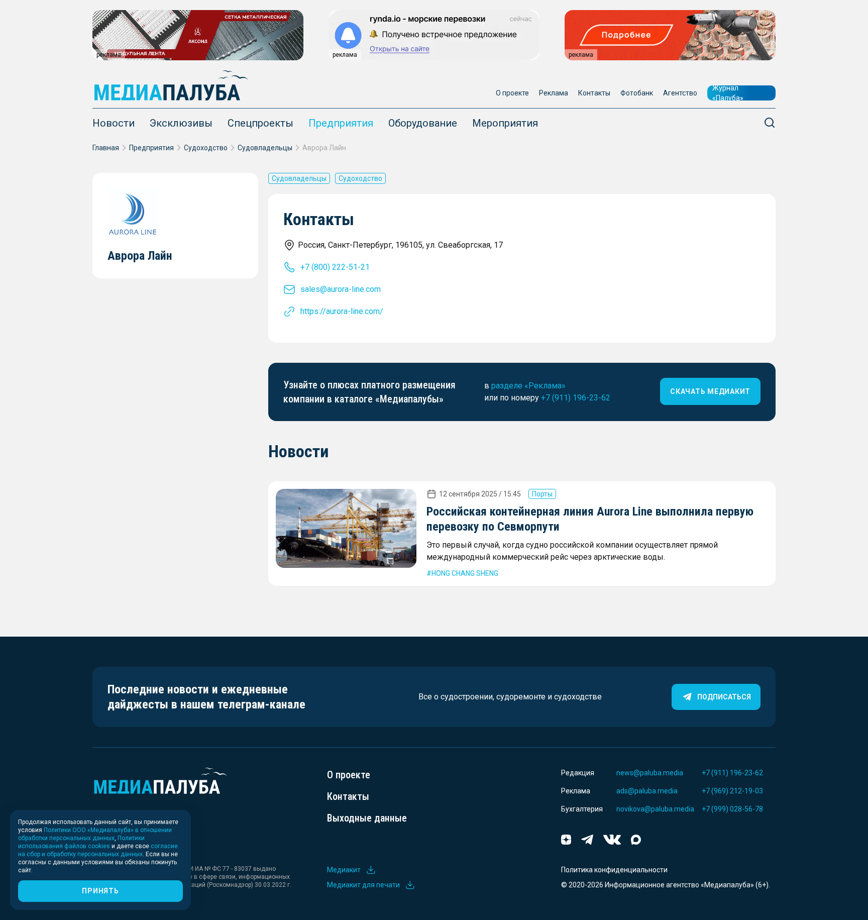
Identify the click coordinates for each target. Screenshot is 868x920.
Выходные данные (367, 818)
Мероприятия (505, 123)
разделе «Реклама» (528, 385)
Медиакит (344, 870)
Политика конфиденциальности (614, 870)
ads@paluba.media (647, 791)
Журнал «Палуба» (727, 92)
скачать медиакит (710, 391)
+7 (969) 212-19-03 (732, 791)
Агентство (680, 93)
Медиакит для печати (363, 885)
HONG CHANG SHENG (464, 573)
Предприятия (340, 123)
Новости (113, 123)
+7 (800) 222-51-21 (335, 267)
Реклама (553, 93)
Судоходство (206, 148)
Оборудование (422, 123)
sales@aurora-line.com (340, 289)
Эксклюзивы (181, 123)
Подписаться (724, 697)
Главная (105, 148)
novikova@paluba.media (655, 809)
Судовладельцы (265, 148)
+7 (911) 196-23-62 (575, 397)
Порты (542, 494)
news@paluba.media (649, 773)
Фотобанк (636, 93)
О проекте (512, 93)
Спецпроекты (260, 123)
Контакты (594, 93)
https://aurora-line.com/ (341, 311)
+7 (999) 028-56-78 (732, 809)
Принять (100, 891)
